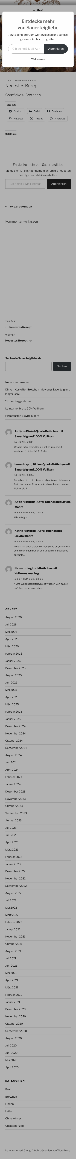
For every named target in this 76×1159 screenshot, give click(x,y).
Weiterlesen (38, 59)
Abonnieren (56, 48)
